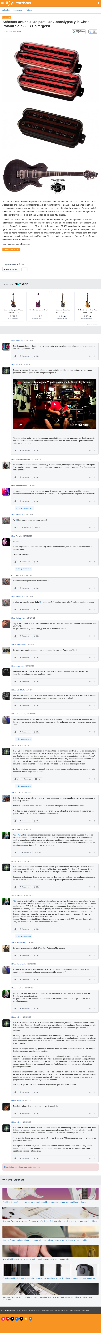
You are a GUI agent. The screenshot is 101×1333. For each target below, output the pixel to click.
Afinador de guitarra (61, 1310)
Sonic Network (22, 1310)
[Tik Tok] (12, 1319)
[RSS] (26, 1319)
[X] (21, 1319)
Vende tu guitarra (34, 1310)
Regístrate (8, 1167)
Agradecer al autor (12, 269)
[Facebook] (17, 1319)
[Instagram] (3, 1319)
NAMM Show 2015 (11, 250)
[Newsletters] (30, 1319)
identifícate (19, 1167)
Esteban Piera (18, 31)
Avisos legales (75, 1310)
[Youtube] (8, 1319)
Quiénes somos (47, 1310)
